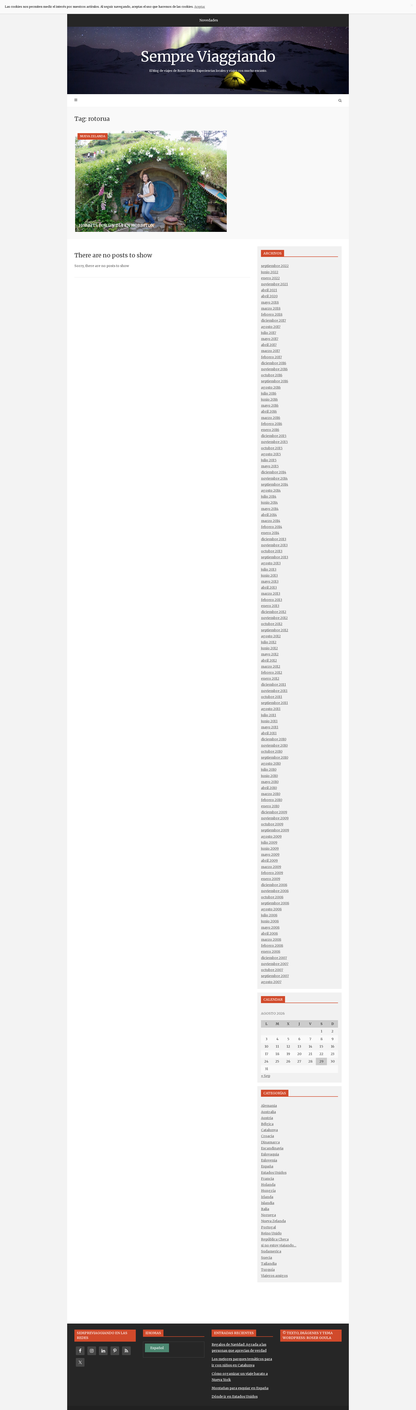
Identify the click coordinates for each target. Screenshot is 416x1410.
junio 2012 (269, 648)
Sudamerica (271, 1251)
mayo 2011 (269, 727)
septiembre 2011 (274, 703)
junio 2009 (270, 848)
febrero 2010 (271, 800)
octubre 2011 (271, 697)
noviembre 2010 (274, 745)
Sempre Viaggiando (208, 59)
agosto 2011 (270, 709)
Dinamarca (270, 1142)
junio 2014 (269, 502)
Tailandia (269, 1263)
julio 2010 (268, 769)
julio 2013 (268, 569)
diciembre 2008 (274, 885)
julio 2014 (268, 496)
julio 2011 (268, 715)
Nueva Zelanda (92, 136)
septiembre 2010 (274, 757)
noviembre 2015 (274, 442)
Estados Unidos (273, 1172)
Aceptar (199, 6)
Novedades (208, 20)
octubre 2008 (272, 897)
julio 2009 (269, 842)
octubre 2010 (271, 751)
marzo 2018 (270, 308)
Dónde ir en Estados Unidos (235, 1396)
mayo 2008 (270, 927)
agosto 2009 (271, 836)
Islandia (267, 1203)
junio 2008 (270, 921)
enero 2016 (270, 430)
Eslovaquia (270, 1154)
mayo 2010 (270, 782)
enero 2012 (270, 678)
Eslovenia (269, 1160)
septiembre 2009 (275, 830)
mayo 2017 (269, 339)
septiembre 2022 (275, 266)
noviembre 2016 (274, 369)
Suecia (266, 1257)
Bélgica (267, 1124)
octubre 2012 (271, 624)
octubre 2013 (271, 551)
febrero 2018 (271, 314)
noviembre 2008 (275, 891)
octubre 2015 (272, 448)
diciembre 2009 (274, 812)
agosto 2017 (270, 327)
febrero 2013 (271, 600)
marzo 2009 (271, 867)
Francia (267, 1178)
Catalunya (269, 1130)
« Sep (265, 1076)
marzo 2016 (270, 418)
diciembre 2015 (273, 436)
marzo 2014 (270, 521)
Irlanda (267, 1197)
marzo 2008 (271, 939)
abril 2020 (269, 296)
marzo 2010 (270, 794)
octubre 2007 (272, 970)
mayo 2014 (270, 509)
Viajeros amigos (274, 1275)
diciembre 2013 (273, 539)
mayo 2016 (270, 405)
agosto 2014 (271, 490)
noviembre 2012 (274, 618)
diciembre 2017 (273, 320)
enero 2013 (270, 606)
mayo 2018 (270, 302)
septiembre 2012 (274, 630)
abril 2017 (269, 345)
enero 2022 (270, 278)
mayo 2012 (270, 654)
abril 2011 (269, 733)
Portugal (268, 1227)
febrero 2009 (272, 873)
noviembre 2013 (274, 545)
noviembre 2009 (275, 818)
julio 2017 (268, 333)
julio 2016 (268, 393)
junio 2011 (269, 721)
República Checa (275, 1239)
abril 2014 (269, 515)
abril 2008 (269, 933)
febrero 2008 (272, 945)
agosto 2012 (271, 636)
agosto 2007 (271, 982)
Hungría (268, 1190)
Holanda (268, 1184)
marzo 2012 (270, 666)
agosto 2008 (271, 909)
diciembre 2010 (273, 739)
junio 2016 (269, 399)
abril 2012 (269, 660)
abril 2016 (269, 411)
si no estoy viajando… (278, 1245)
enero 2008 (270, 951)
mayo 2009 (270, 854)
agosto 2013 (271, 563)
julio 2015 (269, 460)
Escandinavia (272, 1148)
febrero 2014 (271, 527)
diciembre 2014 (273, 472)
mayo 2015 (270, 466)
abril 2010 (269, 788)
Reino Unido (271, 1233)
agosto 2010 (271, 763)
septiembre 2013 (274, 557)
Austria (267, 1118)
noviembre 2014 (274, 478)
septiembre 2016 (274, 381)
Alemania (269, 1105)
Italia (265, 1209)
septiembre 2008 (275, 903)
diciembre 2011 (273, 684)
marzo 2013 (270, 593)
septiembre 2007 (275, 976)
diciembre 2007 (274, 958)
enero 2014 (270, 533)
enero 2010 (270, 806)
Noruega (268, 1215)
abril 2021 (269, 290)
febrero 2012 (271, 672)
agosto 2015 (271, 454)
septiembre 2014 (274, 484)
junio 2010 (269, 776)
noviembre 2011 (274, 691)
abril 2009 (269, 860)
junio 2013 (269, 575)
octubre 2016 (271, 375)
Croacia (267, 1136)
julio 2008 (269, 915)
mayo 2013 (270, 581)
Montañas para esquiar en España (240, 1388)
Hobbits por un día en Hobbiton (116, 225)
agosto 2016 (271, 387)
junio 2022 (269, 272)
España (267, 1166)
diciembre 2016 (273, 363)
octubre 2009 (272, 824)
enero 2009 (270, 879)
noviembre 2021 (274, 284)
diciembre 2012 (273, 612)
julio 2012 (268, 642)
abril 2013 (269, 587)
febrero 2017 (271, 357)
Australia (268, 1112)
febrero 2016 (271, 424)
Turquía (268, 1269)
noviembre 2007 (274, 964)
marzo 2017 (270, 351)
